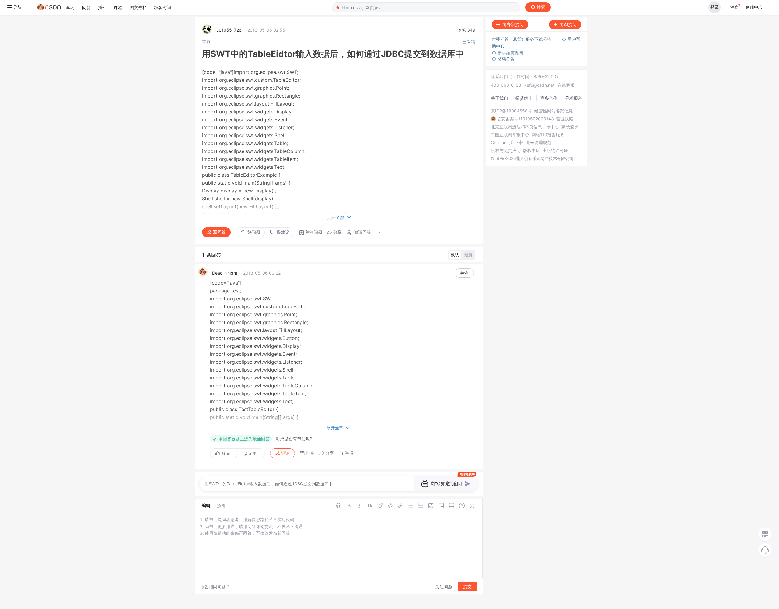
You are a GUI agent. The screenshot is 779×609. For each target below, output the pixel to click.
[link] (206, 41)
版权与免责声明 (506, 150)
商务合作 (548, 98)
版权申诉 (531, 150)
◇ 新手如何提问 (507, 52)
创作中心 (754, 7)
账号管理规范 (538, 142)
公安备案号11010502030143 (525, 118)
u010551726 (229, 30)
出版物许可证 (555, 150)
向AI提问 (568, 24)
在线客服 (566, 85)
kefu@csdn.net (539, 85)
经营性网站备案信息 (553, 111)
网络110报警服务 (548, 134)
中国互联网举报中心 (510, 134)
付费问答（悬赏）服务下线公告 (522, 39)
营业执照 (564, 118)
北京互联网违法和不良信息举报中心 (525, 126)
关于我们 (499, 98)
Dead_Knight (224, 272)
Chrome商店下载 (507, 142)
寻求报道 (573, 98)
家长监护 (569, 126)
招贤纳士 (524, 98)
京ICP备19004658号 (511, 111)
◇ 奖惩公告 (503, 58)
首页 (206, 41)
